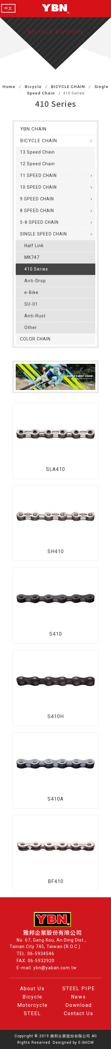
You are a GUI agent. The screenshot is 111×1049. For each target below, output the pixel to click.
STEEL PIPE (78, 988)
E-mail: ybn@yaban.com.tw (47, 967)
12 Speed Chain (37, 163)
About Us (32, 988)
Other (30, 327)
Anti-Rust (35, 315)
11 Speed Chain (38, 175)
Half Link (34, 245)
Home (8, 86)
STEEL (32, 1013)
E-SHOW (86, 1042)
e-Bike (31, 292)
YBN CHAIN (33, 129)
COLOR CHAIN (35, 338)
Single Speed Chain (43, 233)
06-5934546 (40, 953)
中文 (8, 8)
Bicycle (32, 86)
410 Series (36, 269)
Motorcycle (32, 1005)
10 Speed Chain (38, 187)
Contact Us (78, 1013)
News (78, 997)
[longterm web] (55, 8)
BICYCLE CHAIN (67, 86)
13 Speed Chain (37, 152)
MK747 (31, 257)
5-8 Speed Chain (39, 222)
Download (78, 1005)
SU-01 (31, 304)
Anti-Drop (35, 280)
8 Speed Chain (37, 210)
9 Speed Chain (37, 198)
